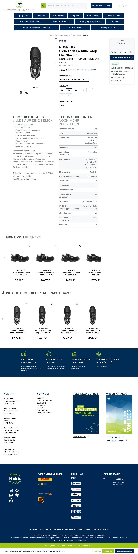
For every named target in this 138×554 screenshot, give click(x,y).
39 (62, 90)
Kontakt (40, 408)
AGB (41, 529)
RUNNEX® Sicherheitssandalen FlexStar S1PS (21, 272)
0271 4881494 (60, 366)
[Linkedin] (11, 491)
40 (69, 90)
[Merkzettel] (119, 6)
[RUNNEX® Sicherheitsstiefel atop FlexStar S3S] (17, 315)
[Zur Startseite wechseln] (19, 4)
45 (69, 95)
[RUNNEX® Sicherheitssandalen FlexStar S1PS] (20, 257)
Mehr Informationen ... (59, 551)
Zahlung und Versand (101, 529)
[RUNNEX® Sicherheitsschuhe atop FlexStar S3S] (42, 315)
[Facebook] (17, 491)
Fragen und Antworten (45, 400)
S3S (62, 105)
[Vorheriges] (16, 63)
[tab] (69, 293)
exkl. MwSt (30, 10)
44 (62, 95)
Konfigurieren (108, 551)
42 (83, 90)
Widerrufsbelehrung (61, 529)
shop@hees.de (9, 449)
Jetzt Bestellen (113, 437)
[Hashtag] (17, 496)
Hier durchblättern (115, 441)
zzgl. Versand (90, 70)
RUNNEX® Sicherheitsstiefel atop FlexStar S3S (18, 330)
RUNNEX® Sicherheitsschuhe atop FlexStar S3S (43, 330)
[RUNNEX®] (63, 41)
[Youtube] (11, 501)
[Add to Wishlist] (56, 39)
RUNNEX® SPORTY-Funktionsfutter (74, 80)
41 (76, 90)
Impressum (48, 529)
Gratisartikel (41, 403)
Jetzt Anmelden (79, 437)
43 (90, 90)
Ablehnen (97, 551)
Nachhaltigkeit (42, 410)
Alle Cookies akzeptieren (124, 551)
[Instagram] (11, 496)
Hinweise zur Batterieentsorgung (80, 529)
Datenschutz (34, 529)
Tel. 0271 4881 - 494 (11, 452)
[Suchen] (43, 5)
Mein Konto (41, 405)
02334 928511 (60, 368)
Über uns (40, 398)
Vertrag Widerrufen (44, 413)
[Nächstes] (54, 63)
